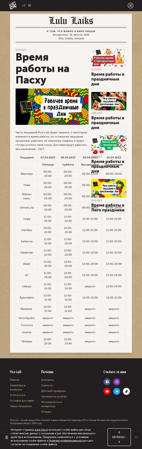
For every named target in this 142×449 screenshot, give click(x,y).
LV (24, 5)
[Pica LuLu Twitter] (116, 391)
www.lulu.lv (41, 429)
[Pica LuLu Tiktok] (126, 391)
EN (29, 5)
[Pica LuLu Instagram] (116, 381)
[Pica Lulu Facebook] (107, 381)
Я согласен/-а (119, 437)
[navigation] (130, 5)
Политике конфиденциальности (67, 440)
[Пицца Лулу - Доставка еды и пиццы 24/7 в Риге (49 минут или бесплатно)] (13, 5)
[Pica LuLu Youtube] (107, 391)
